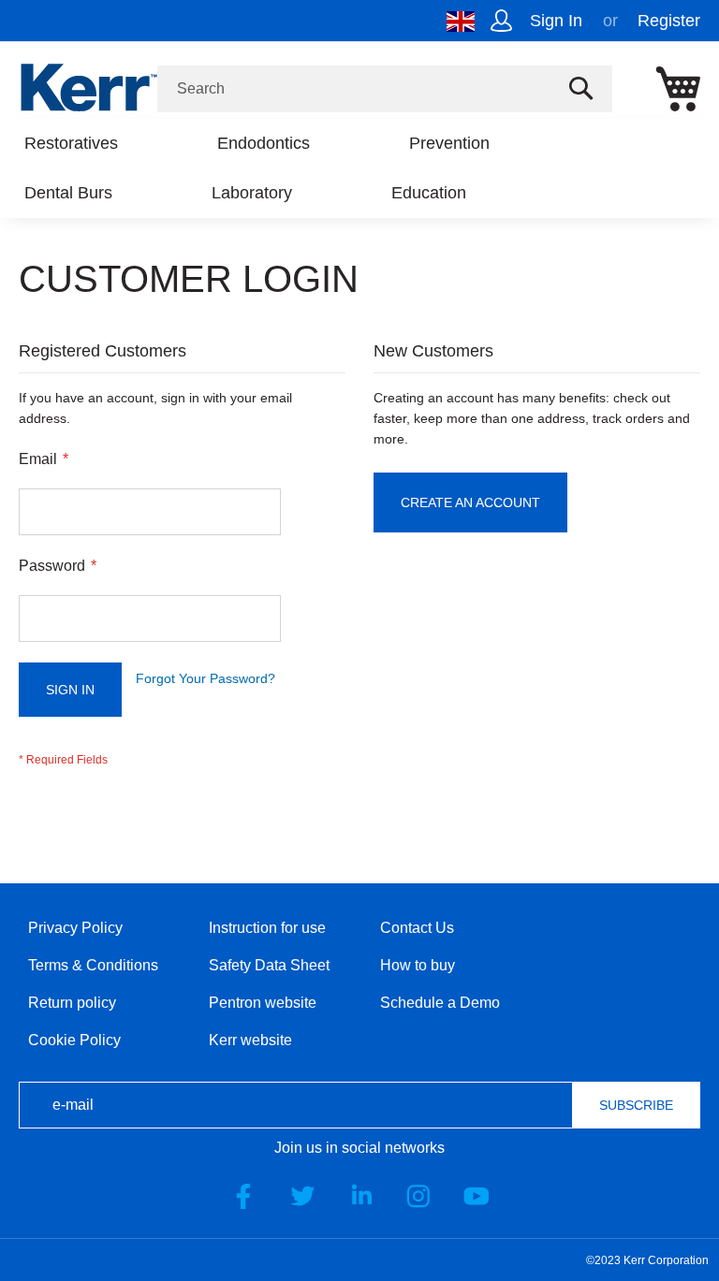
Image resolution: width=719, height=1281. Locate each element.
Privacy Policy (75, 928)
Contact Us (417, 928)
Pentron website (262, 1003)
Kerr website (250, 1040)
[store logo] (89, 87)
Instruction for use (267, 928)
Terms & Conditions (93, 965)
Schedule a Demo (440, 1003)
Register (669, 20)
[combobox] (384, 89)
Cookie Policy (74, 1040)
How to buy (417, 965)
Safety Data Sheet (269, 965)
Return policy (72, 1003)
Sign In (556, 20)
